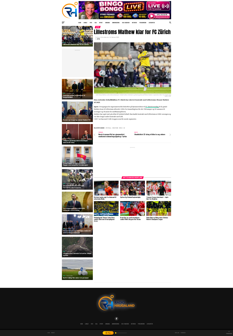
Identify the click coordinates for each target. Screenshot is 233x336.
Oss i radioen (125, 22)
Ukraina (107, 22)
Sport (101, 22)
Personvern (142, 22)
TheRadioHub (229, 333)
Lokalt (85, 22)
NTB (91, 22)
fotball (108, 128)
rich (121, 128)
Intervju (134, 22)
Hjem (79, 22)
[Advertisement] (77, 63)
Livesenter (152, 22)
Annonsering (116, 22)
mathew (115, 128)
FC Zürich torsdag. (152, 107)
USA (96, 22)
